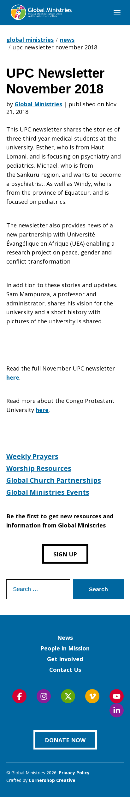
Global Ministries (38, 104)
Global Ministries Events (47, 492)
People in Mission (65, 648)
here (12, 377)
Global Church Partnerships (53, 480)
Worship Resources (38, 468)
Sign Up (65, 554)
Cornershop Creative (52, 780)
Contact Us (65, 669)
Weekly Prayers (32, 456)
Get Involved (65, 659)
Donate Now (65, 740)
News (65, 637)
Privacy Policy (74, 773)
